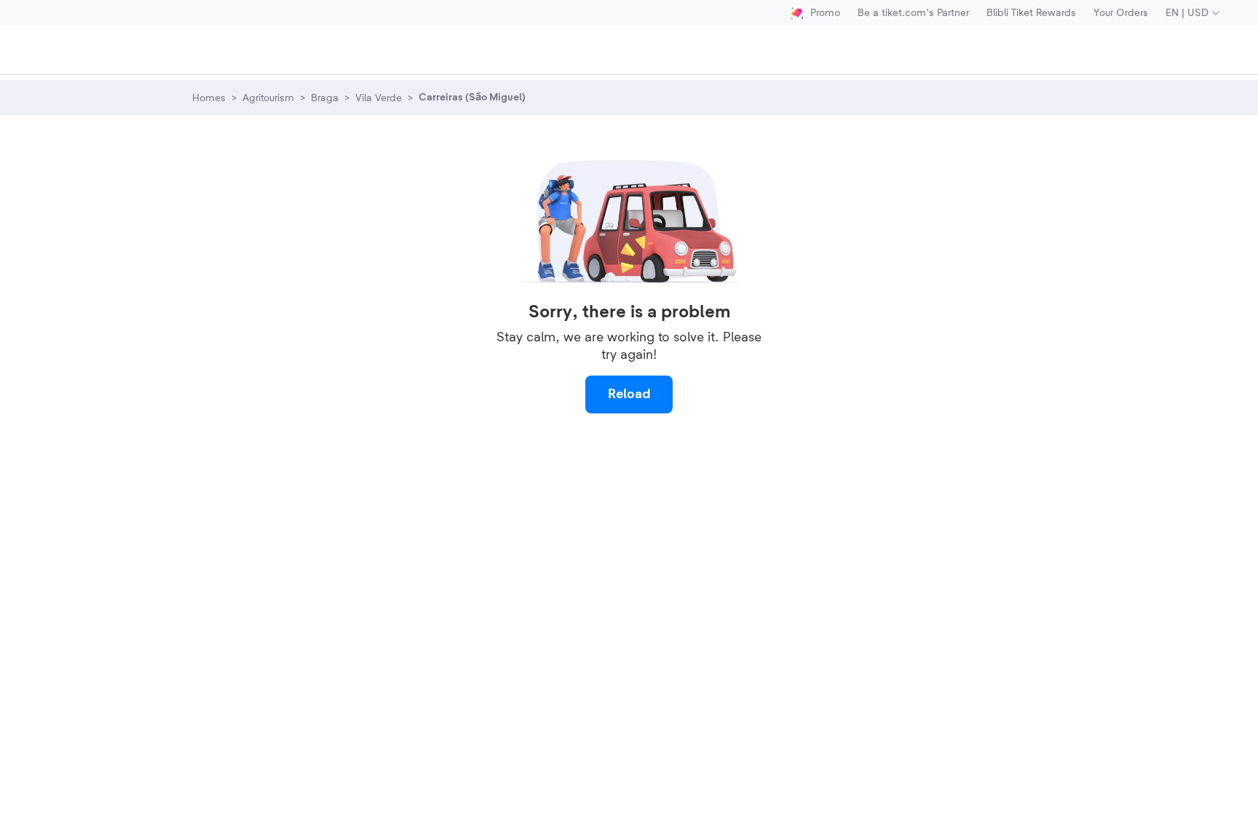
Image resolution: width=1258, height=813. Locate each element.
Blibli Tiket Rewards (1031, 13)
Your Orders (1120, 13)
